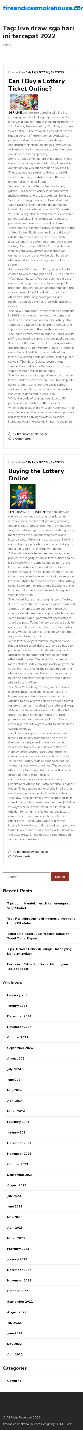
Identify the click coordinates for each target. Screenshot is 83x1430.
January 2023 (17, 1259)
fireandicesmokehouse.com (25, 8)
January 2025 (17, 1005)
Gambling (14, 1381)
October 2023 (17, 1164)
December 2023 (19, 1143)
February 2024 (18, 1122)
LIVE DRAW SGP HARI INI (27, 512)
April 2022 (15, 1354)
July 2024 (14, 1069)
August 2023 (16, 1185)
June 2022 (14, 1333)
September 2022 (20, 1301)
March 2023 (16, 1238)
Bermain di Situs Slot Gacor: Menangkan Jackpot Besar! (37, 966)
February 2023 (18, 1249)
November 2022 (19, 1280)
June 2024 (14, 1079)
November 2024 (19, 1027)
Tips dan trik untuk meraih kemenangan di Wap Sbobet (39, 905)
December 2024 (19, 1016)
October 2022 (17, 1291)
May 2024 (14, 1090)
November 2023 (19, 1153)
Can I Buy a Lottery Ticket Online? (36, 85)
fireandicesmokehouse (32, 434)
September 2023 (20, 1175)
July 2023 (14, 1196)
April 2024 (15, 1101)
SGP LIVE (15, 112)
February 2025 (18, 995)
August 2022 (16, 1312)
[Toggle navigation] (77, 8)
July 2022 (14, 1323)
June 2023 (14, 1206)
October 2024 (17, 1037)
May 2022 (14, 1344)
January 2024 (17, 1132)
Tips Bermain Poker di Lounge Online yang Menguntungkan (39, 951)
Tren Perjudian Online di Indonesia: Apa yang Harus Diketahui (41, 921)
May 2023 (14, 1217)
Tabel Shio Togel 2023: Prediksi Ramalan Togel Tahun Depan (38, 936)
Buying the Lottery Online (36, 474)
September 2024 (20, 1048)
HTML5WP (64, 1424)
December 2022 (19, 1270)
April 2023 (15, 1227)
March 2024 (16, 1111)
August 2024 (16, 1058)
